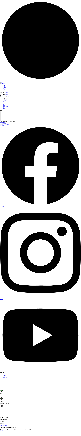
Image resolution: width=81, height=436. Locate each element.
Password (2, 421)
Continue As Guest (3, 435)
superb (4, 108)
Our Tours (4, 87)
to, (3, 103)
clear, (3, 107)
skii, (3, 101)
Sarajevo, (4, 100)
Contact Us (5, 89)
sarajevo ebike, (5, 106)
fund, (3, 104)
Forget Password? (3, 425)
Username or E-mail (3, 419)
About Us (4, 86)
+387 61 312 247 (8, 92)
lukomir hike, (5, 99)
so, (3, 102)
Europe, (4, 105)
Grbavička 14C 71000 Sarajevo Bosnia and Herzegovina (4, 123)
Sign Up (1, 430)
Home (4, 85)
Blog (3, 88)
